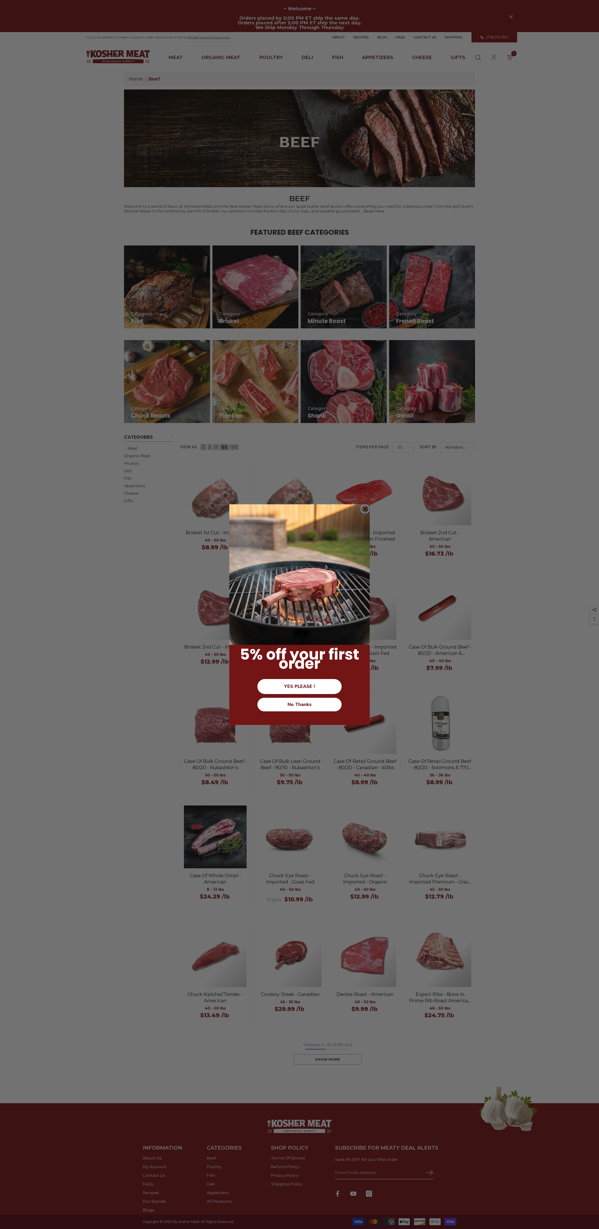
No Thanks (300, 704)
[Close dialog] (365, 509)
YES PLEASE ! (299, 686)
